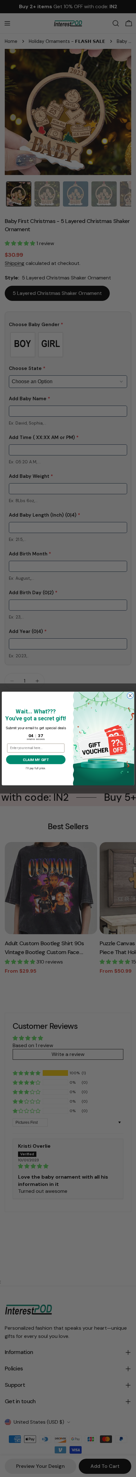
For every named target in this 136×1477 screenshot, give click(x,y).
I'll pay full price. (36, 768)
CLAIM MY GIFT (35, 759)
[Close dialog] (130, 696)
